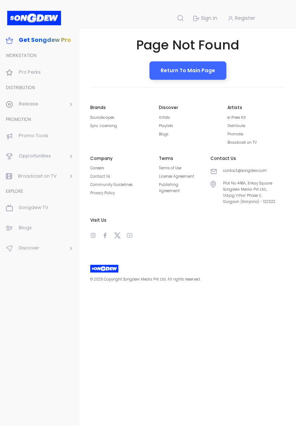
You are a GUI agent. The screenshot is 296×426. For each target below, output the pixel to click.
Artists (164, 117)
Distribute (236, 126)
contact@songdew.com (245, 170)
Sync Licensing (103, 126)
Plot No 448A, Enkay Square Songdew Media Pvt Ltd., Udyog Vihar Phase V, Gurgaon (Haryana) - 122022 (249, 192)
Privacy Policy (102, 193)
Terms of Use (170, 168)
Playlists (166, 126)
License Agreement (176, 176)
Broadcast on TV (242, 142)
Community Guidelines (111, 184)
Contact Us (100, 176)
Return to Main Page (188, 70)
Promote (235, 134)
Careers (97, 168)
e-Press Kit (236, 117)
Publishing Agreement (169, 188)
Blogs (163, 134)
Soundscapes (102, 117)
